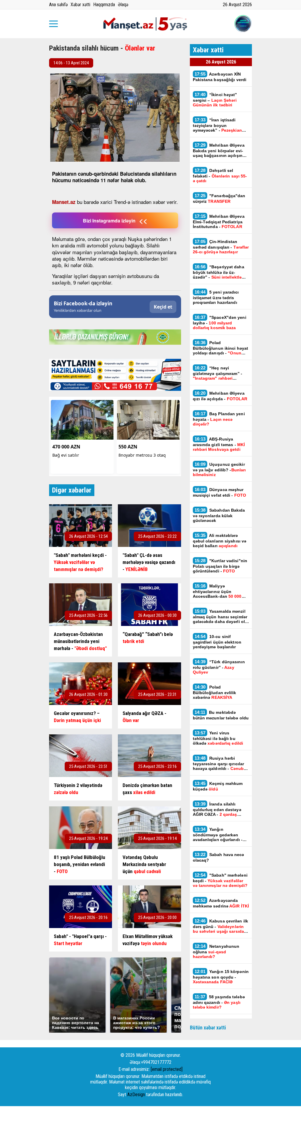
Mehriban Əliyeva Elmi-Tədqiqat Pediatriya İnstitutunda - (219, 221)
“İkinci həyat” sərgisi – (215, 99)
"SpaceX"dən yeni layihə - (219, 322)
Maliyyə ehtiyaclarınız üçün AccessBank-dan (217, 591)
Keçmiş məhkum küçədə (218, 786)
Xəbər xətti (80, 4)
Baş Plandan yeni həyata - (219, 418)
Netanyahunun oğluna (216, 951)
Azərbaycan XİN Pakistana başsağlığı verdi (220, 76)
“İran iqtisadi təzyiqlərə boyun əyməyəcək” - (217, 125)
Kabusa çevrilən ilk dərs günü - (220, 926)
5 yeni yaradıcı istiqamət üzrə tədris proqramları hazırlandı (216, 297)
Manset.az (64, 201)
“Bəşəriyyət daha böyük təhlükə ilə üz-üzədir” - (218, 271)
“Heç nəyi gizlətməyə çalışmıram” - (217, 373)
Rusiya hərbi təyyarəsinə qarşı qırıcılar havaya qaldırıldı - (219, 763)
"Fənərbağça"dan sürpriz (219, 198)
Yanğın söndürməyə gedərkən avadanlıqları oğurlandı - (218, 834)
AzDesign (136, 1094)
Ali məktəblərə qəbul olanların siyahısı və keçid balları (220, 540)
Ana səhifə (58, 4)
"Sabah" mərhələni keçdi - (220, 880)
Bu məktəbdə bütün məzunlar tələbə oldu (221, 715)
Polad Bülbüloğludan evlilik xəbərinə (214, 692)
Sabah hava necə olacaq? (218, 857)
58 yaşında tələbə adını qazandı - (219, 1001)
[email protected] (167, 1069)
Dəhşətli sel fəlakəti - (220, 175)
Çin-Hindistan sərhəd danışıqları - (221, 246)
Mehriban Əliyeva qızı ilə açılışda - (220, 396)
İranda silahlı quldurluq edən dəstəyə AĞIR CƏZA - (217, 809)
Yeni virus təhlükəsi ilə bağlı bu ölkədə (218, 738)
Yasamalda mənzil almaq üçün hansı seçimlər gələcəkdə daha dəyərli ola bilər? (220, 616)
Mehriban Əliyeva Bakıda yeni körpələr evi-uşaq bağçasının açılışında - (220, 150)
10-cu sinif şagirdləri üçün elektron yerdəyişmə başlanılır (217, 641)
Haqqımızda (104, 4)
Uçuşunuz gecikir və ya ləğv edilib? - (219, 469)
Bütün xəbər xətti (208, 1027)
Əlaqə (123, 4)
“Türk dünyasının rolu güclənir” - (219, 666)
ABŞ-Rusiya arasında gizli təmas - (219, 444)
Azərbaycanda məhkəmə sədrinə (221, 903)
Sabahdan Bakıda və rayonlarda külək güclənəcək (219, 515)
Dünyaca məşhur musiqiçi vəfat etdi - (219, 492)
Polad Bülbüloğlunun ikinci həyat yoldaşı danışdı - (220, 347)
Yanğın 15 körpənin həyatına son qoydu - (221, 976)
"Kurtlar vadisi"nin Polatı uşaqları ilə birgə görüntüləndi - (220, 565)
